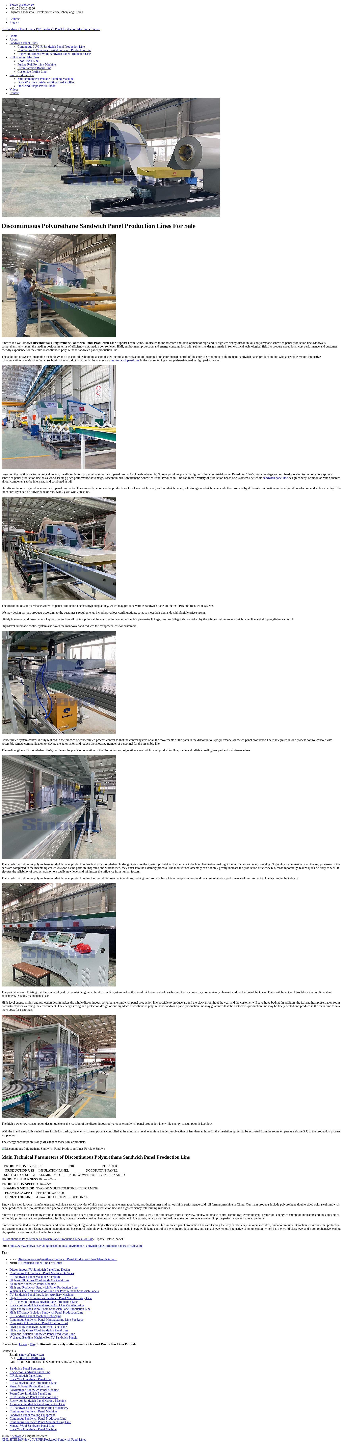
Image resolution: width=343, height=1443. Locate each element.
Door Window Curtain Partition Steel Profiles (45, 82)
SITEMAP (16, 1439)
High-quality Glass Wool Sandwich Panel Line (39, 1330)
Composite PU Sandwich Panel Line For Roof (39, 1323)
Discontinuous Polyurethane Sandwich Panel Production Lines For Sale (48, 1239)
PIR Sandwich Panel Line (26, 1375)
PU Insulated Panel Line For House (40, 1262)
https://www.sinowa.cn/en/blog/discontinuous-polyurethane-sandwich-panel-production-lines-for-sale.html (76, 1245)
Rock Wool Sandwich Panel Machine (33, 1429)
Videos (14, 89)
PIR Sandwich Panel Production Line (33, 1382)
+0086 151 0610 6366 (31, 1358)
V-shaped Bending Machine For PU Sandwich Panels (43, 1337)
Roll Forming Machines (24, 57)
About (13, 39)
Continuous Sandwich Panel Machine (33, 1411)
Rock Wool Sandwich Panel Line (30, 1379)
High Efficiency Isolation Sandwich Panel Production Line (46, 1312)
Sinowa (16, 1436)
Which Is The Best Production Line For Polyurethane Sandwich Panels (54, 1291)
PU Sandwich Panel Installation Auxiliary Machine (41, 1294)
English (14, 22)
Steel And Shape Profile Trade (36, 86)
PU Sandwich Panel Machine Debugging (35, 1316)
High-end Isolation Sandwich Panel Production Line (42, 1334)
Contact (14, 93)
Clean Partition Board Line (34, 68)
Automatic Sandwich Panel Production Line (37, 1404)
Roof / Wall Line (28, 61)
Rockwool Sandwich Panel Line (30, 1372)
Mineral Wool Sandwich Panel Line (32, 1425)
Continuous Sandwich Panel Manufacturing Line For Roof (46, 1319)
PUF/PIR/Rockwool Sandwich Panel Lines (59, 1439)
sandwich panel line (275, 478)
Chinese (15, 18)
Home (13, 36)
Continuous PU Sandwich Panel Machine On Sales (42, 1273)
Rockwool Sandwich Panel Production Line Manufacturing (47, 1305)
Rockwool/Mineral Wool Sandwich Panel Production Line (54, 53)
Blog (33, 1344)
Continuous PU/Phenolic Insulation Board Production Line (54, 50)
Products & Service (22, 75)
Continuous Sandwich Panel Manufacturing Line (40, 1422)
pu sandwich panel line (125, 360)
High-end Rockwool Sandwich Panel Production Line (43, 1287)
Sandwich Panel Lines (24, 43)
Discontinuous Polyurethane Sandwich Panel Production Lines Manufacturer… (67, 1259)
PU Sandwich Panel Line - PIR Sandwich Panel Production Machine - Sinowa (51, 29)
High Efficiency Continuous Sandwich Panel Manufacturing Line (51, 1298)
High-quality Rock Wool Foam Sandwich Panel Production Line (50, 1309)
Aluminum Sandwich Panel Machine (33, 1284)
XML (5, 1439)
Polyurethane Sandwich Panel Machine (34, 1390)
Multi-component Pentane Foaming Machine (45, 78)
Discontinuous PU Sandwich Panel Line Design (40, 1269)
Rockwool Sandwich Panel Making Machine (38, 1400)
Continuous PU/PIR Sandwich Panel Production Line (51, 46)
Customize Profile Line (31, 71)
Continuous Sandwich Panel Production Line (38, 1418)
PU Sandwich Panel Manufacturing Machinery (39, 1407)
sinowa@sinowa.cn (22, 5)
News (27, 1439)
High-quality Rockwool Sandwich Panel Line (38, 1326)
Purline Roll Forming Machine (36, 64)
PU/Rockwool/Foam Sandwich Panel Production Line (44, 1301)
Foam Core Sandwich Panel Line (30, 1393)
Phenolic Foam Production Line (29, 1386)
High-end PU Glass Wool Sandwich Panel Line (39, 1280)
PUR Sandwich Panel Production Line (34, 1397)
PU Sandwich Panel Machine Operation (35, 1276)
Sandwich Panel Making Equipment (32, 1415)
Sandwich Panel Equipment (27, 1368)
